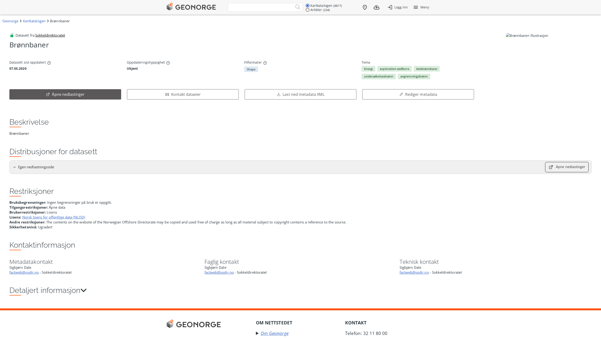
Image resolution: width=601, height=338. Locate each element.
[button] (300, 291)
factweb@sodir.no (24, 272)
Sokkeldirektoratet (50, 35)
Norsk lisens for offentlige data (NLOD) (53, 217)
